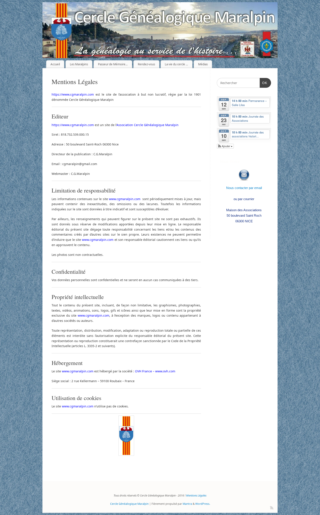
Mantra (187, 504)
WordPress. (202, 504)
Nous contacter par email (244, 188)
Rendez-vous (146, 64)
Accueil (55, 64)
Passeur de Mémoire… (113, 64)
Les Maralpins (79, 64)
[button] (225, 146)
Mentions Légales (196, 495)
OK (264, 83)
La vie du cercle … (176, 64)
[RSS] (271, 507)
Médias (203, 64)
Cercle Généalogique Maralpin (129, 504)
